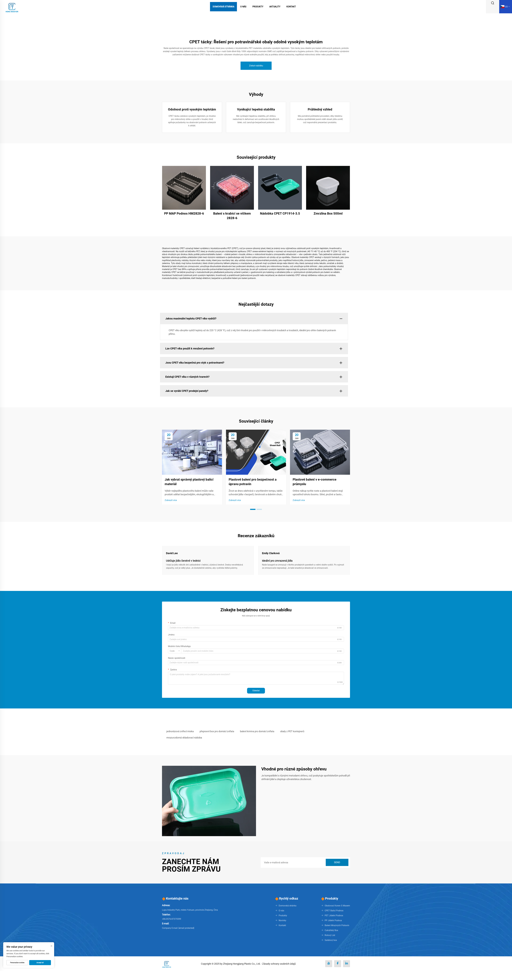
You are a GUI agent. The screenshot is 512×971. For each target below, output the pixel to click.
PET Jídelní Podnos (334, 915)
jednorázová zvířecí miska (180, 731)
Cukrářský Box (331, 930)
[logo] (12, 6)
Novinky (282, 920)
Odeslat (256, 690)
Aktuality (274, 6)
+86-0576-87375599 (171, 919)
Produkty (257, 6)
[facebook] (337, 963)
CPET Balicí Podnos (334, 910)
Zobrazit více (171, 500)
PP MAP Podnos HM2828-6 (184, 213)
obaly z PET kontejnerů (292, 731)
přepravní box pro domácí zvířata (217, 731)
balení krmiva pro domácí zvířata (257, 731)
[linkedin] (346, 963)
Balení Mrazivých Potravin (337, 925)
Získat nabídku (256, 65)
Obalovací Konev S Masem (337, 905)
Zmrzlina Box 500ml (328, 213)
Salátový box (331, 940)
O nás (243, 6)
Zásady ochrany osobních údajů (279, 963)
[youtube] (328, 963)
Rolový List (330, 935)
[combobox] (174, 651)
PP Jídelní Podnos (333, 920)
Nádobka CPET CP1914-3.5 (280, 213)
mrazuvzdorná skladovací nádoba (184, 737)
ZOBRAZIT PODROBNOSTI (184, 187)
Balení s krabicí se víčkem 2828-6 (232, 216)
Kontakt (291, 6)
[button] (252, 509)
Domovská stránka (223, 6)
